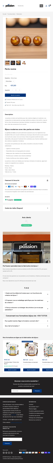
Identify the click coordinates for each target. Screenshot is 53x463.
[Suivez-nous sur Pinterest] (6, 453)
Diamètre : (11, 78)
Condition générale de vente (36, 411)
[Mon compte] (46, 6)
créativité (13, 414)
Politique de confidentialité (36, 417)
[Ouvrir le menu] (3, 5)
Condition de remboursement (36, 413)
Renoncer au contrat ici (35, 420)
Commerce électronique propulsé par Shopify (13, 458)
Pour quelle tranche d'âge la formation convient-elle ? (22, 321)
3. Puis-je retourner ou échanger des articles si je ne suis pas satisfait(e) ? (24, 309)
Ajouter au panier (15, 95)
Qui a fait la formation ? (12, 326)
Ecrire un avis (26, 225)
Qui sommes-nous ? (34, 406)
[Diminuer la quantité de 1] (12, 90)
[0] (49, 6)
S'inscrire (37, 391)
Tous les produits (11, 14)
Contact (31, 404)
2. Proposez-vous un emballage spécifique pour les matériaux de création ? (24, 301)
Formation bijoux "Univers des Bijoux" (11, 363)
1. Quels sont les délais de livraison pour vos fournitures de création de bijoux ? (23, 294)
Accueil (4, 14)
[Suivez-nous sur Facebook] (4, 453)
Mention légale (33, 408)
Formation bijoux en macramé (30, 362)
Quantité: (7, 90)
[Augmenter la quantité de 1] (19, 90)
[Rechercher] (41, 5)
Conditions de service (34, 415)
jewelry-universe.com (16, 422)
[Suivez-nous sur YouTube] (9, 453)
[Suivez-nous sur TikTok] (12, 453)
